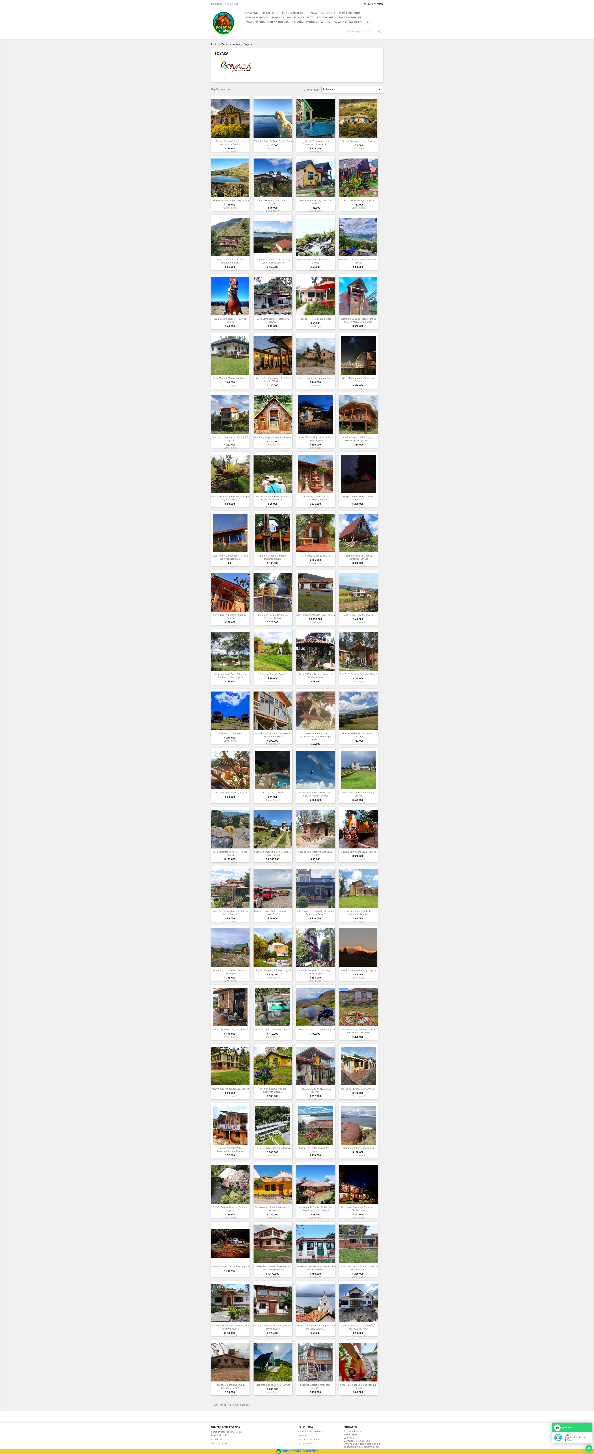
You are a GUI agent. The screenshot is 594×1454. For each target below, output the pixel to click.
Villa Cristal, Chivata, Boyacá (358, 614)
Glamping (251, 13)
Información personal (310, 1431)
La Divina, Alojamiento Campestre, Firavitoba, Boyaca (273, 735)
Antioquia (328, 13)
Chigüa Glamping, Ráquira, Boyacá (273, 970)
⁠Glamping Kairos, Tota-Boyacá (358, 1147)
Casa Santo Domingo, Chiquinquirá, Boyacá (230, 439)
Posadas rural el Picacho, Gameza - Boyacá (315, 261)
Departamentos (350, 13)
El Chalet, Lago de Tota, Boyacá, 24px (273, 141)
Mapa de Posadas (256, 17)
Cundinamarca (292, 13)
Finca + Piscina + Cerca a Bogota (266, 22)
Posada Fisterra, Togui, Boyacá (315, 318)
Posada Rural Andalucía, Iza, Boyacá (230, 1088)
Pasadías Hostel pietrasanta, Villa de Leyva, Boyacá (273, 913)
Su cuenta (306, 1427)
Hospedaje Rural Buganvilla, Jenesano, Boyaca (230, 1386)
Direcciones (305, 1443)
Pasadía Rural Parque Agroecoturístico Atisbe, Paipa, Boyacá (315, 736)
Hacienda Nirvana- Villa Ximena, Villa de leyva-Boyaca (316, 1268)
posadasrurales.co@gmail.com (361, 1447)
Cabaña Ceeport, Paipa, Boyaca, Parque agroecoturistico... (358, 439)
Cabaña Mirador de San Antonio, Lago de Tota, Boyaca (273, 261)
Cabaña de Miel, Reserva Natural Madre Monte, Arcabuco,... (358, 1031)
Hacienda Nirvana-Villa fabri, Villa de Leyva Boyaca (273, 1327)
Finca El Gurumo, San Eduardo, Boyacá (273, 202)
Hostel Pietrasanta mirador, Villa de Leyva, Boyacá (230, 913)
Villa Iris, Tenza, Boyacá (273, 792)
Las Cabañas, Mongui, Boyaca (358, 200)
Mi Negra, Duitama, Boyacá (315, 555)
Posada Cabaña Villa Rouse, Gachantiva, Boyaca (230, 143)
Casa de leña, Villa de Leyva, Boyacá (358, 674)
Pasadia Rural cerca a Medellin (339, 17)
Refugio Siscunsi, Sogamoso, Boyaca (230, 200)
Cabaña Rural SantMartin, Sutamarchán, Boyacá (315, 498)
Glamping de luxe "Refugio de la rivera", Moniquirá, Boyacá (358, 320)
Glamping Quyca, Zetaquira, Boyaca (272, 437)
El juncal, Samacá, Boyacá (273, 674)
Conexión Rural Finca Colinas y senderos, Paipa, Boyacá (230, 676)
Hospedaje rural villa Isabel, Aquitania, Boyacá (358, 913)
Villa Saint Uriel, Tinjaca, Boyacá (230, 792)
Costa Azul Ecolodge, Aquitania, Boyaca (315, 1149)
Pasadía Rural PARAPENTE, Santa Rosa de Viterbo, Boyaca (316, 794)
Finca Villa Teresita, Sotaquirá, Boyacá (358, 794)
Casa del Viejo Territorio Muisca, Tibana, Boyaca (315, 676)
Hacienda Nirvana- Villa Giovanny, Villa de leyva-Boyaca (273, 1268)
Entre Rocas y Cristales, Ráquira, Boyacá (230, 616)
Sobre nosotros (219, 1443)
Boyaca (312, 13)
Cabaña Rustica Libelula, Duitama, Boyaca (230, 1209)
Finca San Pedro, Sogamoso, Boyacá (272, 1029)
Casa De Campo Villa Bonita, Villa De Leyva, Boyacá (273, 853)
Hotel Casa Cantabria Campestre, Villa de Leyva (358, 1209)
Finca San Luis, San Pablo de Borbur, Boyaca (358, 261)
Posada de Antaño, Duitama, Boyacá (315, 378)
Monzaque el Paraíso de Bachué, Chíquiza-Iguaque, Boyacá (316, 1209)
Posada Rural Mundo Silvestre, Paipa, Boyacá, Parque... (230, 498)
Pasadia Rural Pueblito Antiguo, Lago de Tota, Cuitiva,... (315, 1327)
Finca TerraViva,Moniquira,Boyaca (273, 1147)
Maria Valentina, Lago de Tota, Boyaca (315, 202)
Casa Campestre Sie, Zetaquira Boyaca (273, 320)
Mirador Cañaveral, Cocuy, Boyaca (358, 970)
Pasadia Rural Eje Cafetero (352, 22)
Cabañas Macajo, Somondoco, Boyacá (315, 1386)
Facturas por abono (309, 1439)
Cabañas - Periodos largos (311, 22)
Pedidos (303, 1435)
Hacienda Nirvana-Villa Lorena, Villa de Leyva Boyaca (230, 1327)
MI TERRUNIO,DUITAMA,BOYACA (358, 1088)
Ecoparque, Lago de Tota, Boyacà (273, 1384)
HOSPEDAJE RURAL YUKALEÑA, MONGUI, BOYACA (358, 1327)
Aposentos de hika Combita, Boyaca (230, 1266)
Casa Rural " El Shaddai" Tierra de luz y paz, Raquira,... (230, 557)
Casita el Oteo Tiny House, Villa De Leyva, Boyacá (315, 439)
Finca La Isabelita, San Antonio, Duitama (358, 735)
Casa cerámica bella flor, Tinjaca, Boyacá (230, 853)
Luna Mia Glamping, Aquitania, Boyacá (358, 380)
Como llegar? (230, 151)
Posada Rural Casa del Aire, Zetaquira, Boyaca (230, 261)
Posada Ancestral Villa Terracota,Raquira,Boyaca (230, 1149)
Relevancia (352, 90)
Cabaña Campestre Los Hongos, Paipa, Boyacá (315, 972)
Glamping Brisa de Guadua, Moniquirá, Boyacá (358, 557)
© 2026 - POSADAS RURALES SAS (297, 1450)
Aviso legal (216, 1439)
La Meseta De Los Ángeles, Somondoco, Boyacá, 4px (315, 143)
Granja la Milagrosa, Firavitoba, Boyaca (230, 320)
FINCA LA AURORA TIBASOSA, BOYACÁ (315, 1090)
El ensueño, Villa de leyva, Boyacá (358, 851)
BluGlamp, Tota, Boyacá (230, 733)
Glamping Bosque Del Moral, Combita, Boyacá (273, 616)
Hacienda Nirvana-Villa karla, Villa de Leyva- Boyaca (358, 1268)
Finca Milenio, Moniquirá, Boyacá (230, 378)
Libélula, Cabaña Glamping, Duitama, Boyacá (272, 557)
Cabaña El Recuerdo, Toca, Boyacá (230, 1029)
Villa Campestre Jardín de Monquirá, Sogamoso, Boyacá (316, 913)
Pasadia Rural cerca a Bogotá (292, 17)
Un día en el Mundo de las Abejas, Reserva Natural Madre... (273, 498)
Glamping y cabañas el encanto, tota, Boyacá (230, 972)
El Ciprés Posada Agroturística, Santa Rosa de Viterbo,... (273, 380)
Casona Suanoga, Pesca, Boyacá (358, 141)
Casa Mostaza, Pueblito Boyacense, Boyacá (273, 1209)
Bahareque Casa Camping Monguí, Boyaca (358, 1386)
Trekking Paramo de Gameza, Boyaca (315, 1029)
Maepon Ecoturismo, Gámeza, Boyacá (358, 498)
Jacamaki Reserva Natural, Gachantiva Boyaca (272, 1090)
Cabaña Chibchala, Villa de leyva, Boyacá (315, 853)
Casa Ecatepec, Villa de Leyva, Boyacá (315, 614)
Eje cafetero (270, 13)
